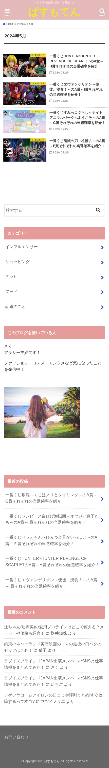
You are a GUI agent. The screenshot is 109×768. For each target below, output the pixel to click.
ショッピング (17, 261)
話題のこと (15, 306)
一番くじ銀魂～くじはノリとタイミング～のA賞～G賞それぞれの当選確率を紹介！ (51, 497)
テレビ (11, 276)
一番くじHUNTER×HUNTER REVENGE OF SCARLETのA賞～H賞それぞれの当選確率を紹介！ (52, 561)
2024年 (21, 24)
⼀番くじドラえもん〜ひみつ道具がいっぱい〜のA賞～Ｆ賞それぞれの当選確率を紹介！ (51, 540)
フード (11, 291)
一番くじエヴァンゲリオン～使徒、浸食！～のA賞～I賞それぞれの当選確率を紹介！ (51, 582)
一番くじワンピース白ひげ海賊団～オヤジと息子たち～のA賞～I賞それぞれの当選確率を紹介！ (52, 519)
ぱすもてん (54, 11)
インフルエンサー (21, 246)
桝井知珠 (59, 633)
